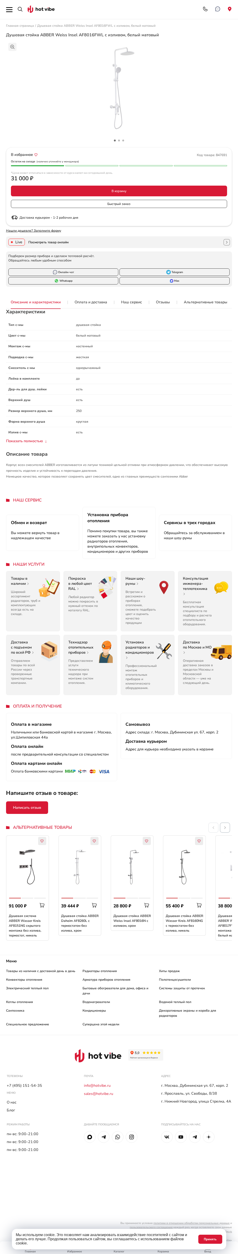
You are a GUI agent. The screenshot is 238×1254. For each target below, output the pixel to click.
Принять (210, 1239)
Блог (11, 1110)
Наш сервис (131, 302)
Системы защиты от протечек (182, 988)
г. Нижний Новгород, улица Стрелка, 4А (196, 1101)
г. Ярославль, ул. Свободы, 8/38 (189, 1093)
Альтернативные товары (205, 302)
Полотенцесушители (175, 979)
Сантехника (15, 1010)
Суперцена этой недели (101, 1024)
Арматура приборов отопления (106, 979)
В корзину (119, 191)
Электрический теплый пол (27, 988)
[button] (225, 827)
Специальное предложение (27, 1024)
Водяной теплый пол (175, 1002)
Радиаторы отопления (100, 971)
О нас (12, 1102)
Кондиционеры (94, 1010)
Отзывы (163, 302)
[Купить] (42, 905)
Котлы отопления (19, 1002)
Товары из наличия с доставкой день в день (40, 971)
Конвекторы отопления (24, 979)
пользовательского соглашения (151, 1227)
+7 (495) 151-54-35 (24, 1085)
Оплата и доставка (91, 302)
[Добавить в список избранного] (36, 155)
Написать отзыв (27, 807)
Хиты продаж (169, 971)
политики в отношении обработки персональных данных (191, 1223)
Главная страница (20, 25)
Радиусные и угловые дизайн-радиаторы (142, 1034)
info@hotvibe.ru (97, 1085)
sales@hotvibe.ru (98, 1093)
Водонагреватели (96, 1002)
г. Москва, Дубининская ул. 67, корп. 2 (194, 1085)
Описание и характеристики (36, 302)
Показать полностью (24, 441)
